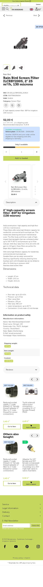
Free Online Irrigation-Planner (20, 1)
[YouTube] (16, 546)
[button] (21, 202)
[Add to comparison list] (12, 105)
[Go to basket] (39, 9)
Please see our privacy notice (13, 528)
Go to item (12, 426)
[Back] (32, 379)
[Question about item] (19, 105)
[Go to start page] (16, 8)
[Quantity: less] (6, 152)
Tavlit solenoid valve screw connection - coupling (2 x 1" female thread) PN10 (29, 407)
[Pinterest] (27, 546)
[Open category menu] (3, 8)
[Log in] (36, 9)
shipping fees (30, 563)
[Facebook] (5, 546)
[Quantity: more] (37, 152)
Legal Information (10, 508)
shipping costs (22, 123)
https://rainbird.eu (19, 335)
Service (5, 504)
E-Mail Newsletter (10, 521)
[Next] (37, 379)
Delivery (6, 512)
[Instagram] (38, 546)
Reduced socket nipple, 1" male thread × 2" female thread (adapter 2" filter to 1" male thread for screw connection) (11, 408)
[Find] (7, 8)
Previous (9, 15)
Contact (38, 4)
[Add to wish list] (6, 105)
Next (35, 15)
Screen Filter (16, 101)
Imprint (27, 558)
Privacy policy (18, 558)
